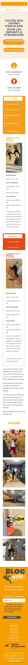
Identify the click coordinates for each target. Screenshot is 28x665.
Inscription (11, 617)
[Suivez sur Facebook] (21, 9)
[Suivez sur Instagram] (18, 9)
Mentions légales (10, 656)
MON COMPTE (11, 10)
